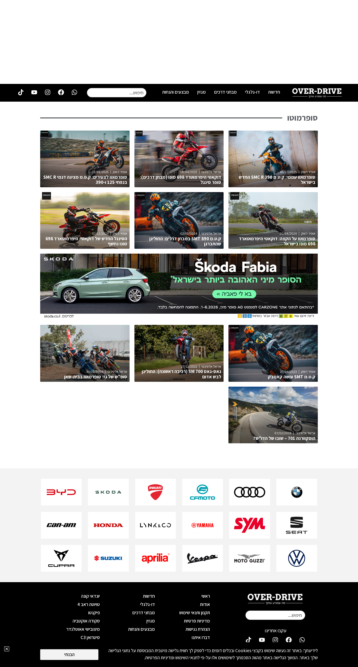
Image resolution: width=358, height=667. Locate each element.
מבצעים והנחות (175, 92)
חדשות (274, 92)
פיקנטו (94, 612)
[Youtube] (34, 92)
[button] (7, 649)
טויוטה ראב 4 (88, 604)
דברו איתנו (201, 637)
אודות (205, 604)
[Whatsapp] (74, 92)
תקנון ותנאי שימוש (194, 612)
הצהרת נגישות (198, 629)
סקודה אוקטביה (86, 621)
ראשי (205, 596)
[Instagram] (47, 92)
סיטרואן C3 (90, 637)
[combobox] (116, 92)
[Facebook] (61, 92)
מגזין (201, 92)
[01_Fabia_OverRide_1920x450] (179, 317)
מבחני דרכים (225, 92)
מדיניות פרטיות (197, 621)
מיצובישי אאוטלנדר (83, 629)
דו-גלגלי (252, 92)
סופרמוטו (302, 117)
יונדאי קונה (90, 596)
